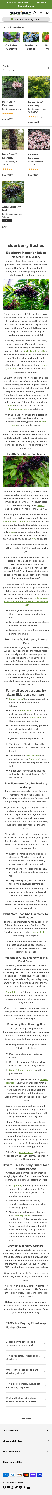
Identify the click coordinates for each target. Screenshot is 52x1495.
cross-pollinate (37, 932)
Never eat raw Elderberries (16, 521)
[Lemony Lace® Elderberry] (39, 87)
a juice (12, 531)
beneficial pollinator (19, 408)
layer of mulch (26, 1152)
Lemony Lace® (16, 698)
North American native (34, 351)
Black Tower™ (26, 710)
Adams (11, 405)
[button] (47, 13)
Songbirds (11, 991)
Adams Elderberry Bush (11, 208)
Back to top (26, 1418)
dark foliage (35, 717)
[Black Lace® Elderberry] (13, 87)
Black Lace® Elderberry (8, 103)
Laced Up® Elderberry (33, 156)
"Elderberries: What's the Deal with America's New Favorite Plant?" (26, 601)
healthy (41, 505)
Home (5, 27)
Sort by (6, 66)
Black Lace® (34, 759)
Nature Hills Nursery (16, 1483)
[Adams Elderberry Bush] (13, 192)
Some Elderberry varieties (22, 1070)
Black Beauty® (33, 755)
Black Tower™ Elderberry (9, 156)
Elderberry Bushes (17, 27)
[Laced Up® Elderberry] (39, 139)
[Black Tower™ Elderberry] (13, 139)
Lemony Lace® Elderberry (35, 103)
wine (34, 538)
